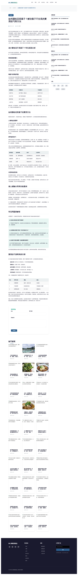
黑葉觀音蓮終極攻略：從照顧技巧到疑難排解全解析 (14, 508)
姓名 (12, 311)
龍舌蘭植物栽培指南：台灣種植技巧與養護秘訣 (14, 451)
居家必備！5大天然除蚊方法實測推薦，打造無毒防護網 (42, 394)
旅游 (47, 2)
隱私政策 (43, 548)
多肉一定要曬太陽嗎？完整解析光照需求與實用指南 (28, 394)
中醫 (35, 2)
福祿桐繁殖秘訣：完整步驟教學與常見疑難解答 (14, 432)
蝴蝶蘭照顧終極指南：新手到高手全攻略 (14, 413)
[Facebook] (9, 547)
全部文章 (43, 553)
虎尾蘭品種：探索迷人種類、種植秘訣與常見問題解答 (28, 375)
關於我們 (43, 546)
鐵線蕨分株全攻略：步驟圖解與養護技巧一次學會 (59, 34)
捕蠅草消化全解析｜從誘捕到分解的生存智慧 (42, 432)
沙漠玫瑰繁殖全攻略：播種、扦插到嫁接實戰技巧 (14, 356)
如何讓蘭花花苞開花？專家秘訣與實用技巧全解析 (14, 489)
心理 (39, 2)
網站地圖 (43, 551)
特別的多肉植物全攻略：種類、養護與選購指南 (42, 508)
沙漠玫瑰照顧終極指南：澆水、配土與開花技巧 (28, 451)
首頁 (32, 2)
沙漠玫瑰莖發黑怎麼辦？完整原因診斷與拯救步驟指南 (14, 394)
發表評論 (14, 330)
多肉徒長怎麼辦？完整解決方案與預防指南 (14, 470)
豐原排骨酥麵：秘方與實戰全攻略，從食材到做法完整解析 (42, 375)
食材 (56, 2)
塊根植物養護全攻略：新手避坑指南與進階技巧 (14, 375)
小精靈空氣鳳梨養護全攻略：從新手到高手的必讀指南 (42, 527)
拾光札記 (43, 2)
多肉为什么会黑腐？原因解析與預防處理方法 (58, 29)
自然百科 (51, 2)
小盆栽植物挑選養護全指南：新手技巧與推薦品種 (42, 356)
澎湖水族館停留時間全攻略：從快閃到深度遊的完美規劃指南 (14, 527)
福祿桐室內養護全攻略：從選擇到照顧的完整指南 (28, 508)
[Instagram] (12, 547)
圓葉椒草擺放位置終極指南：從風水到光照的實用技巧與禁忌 (42, 470)
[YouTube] (15, 547)
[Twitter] (18, 547)
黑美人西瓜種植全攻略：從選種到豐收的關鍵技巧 (42, 451)
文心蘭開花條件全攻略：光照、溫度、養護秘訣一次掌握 (28, 432)
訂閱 (63, 549)
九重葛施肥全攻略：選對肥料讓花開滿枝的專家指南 (42, 413)
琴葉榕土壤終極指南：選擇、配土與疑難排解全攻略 (59, 18)
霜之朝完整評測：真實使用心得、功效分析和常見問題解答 (28, 470)
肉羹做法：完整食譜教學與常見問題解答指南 (28, 413)
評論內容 (12, 317)
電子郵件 (31, 311)
